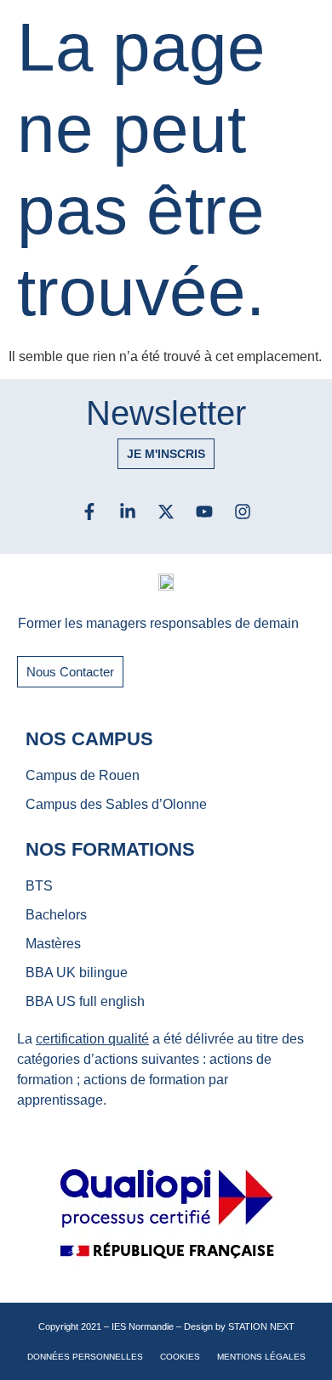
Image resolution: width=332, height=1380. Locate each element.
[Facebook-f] (89, 512)
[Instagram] (243, 512)
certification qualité (92, 1039)
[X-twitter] (166, 512)
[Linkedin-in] (128, 512)
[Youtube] (204, 512)
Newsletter (166, 413)
